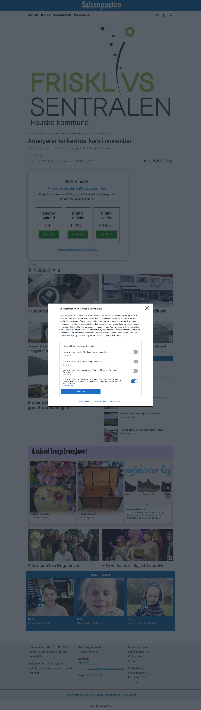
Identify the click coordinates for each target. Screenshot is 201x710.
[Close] (147, 309)
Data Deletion (85, 401)
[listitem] (100, 346)
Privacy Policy (116, 401)
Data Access (100, 401)
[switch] (134, 352)
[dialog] (100, 355)
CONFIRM (81, 392)
